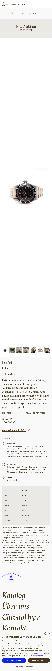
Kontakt (14, 628)
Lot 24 (34, 14)
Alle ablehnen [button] (38, 660)
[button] (26, 666)
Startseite (5, 14)
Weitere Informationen (34, 656)
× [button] (49, 633)
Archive (14, 14)
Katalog (13, 595)
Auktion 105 (24, 14)
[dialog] (26, 650)
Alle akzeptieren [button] (14, 660)
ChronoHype (21, 617)
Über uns (15, 606)
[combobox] (45, 633)
